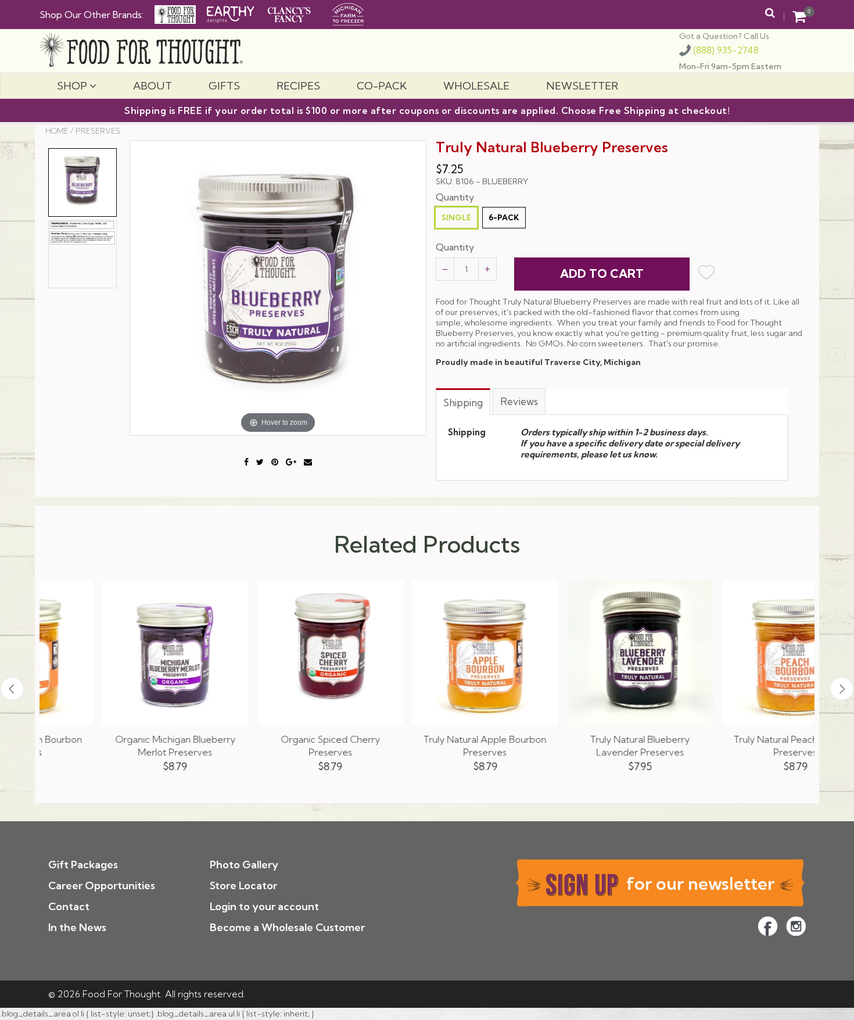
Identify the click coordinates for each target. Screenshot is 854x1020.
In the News (77, 927)
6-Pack (504, 217)
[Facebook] (768, 926)
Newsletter (582, 85)
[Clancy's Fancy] (289, 13)
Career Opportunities (101, 885)
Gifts (224, 85)
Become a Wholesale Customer (287, 927)
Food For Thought (121, 994)
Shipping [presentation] (463, 402)
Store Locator (243, 885)
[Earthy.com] (230, 13)
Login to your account (264, 906)
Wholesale (476, 85)
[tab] (463, 401)
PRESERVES (98, 130)
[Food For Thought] (175, 14)
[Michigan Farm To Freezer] (348, 13)
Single (456, 217)
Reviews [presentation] (519, 401)
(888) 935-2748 (725, 50)
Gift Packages (83, 864)
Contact (68, 906)
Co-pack (382, 85)
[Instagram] (796, 926)
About (152, 85)
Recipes (298, 85)
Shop (73, 85)
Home (57, 130)
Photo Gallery (244, 864)
